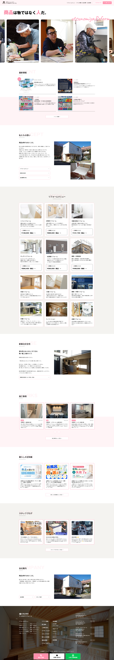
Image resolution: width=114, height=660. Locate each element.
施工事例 (44, 624)
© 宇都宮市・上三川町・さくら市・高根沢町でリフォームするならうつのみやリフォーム (57, 651)
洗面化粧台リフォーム (23, 627)
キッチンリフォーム (23, 629)
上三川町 (54, 633)
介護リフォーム (22, 633)
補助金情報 (44, 640)
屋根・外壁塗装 (33, 625)
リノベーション (33, 633)
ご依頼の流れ (45, 627)
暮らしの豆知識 (45, 637)
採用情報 (55, 640)
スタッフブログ (45, 634)
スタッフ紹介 (55, 625)
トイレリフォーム (23, 624)
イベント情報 (45, 621)
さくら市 (54, 635)
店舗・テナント (33, 631)
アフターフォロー (46, 630)
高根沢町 (54, 637)
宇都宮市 (54, 631)
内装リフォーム (33, 624)
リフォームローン (46, 643)
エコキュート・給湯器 (23, 631)
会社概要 (54, 624)
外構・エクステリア (34, 629)
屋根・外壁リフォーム (34, 627)
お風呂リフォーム (23, 625)
